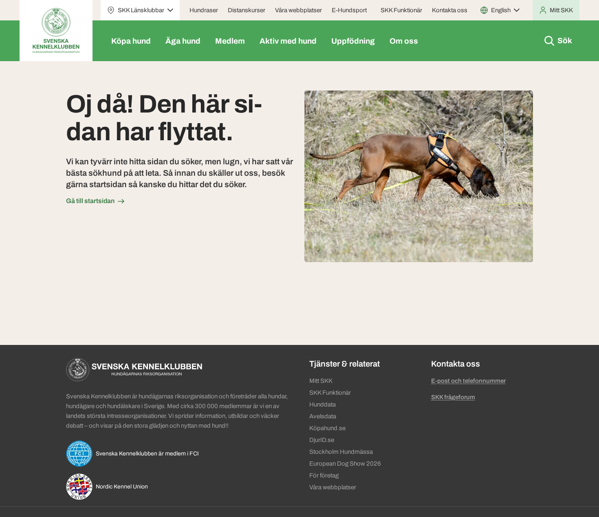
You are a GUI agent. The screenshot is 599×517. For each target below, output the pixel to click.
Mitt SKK (321, 381)
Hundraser (203, 10)
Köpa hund (131, 41)
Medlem (230, 41)
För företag (324, 475)
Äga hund (182, 41)
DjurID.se (321, 440)
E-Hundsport (349, 10)
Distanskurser (246, 10)
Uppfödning (353, 41)
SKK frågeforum (453, 397)
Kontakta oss (449, 10)
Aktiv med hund (288, 41)
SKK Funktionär (401, 10)
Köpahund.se (327, 428)
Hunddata (322, 404)
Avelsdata (322, 416)
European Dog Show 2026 (345, 463)
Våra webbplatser (298, 10)
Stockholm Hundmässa (341, 452)
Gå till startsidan (90, 200)
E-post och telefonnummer (468, 381)
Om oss (404, 41)
